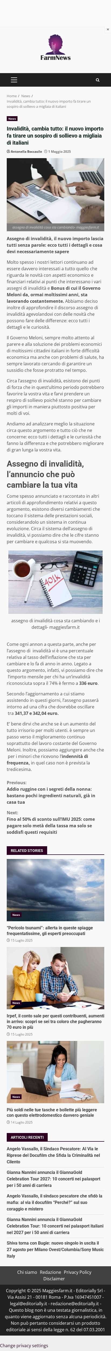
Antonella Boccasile (26, 151)
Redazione (50, 1272)
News (12, 119)
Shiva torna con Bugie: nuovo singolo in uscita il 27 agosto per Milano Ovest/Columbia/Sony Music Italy (55, 1250)
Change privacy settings (24, 1346)
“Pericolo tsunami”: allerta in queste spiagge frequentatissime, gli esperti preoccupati (55, 890)
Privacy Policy (77, 1272)
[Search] (97, 80)
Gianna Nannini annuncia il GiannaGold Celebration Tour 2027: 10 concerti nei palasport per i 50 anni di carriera (53, 1179)
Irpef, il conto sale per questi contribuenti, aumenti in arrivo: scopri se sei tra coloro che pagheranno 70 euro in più (55, 978)
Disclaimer (54, 1279)
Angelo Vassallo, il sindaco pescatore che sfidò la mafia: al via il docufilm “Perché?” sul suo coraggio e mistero (54, 1202)
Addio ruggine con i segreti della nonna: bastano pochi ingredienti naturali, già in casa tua (51, 792)
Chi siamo (27, 1272)
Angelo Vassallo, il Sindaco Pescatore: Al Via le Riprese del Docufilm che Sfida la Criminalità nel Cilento (53, 1155)
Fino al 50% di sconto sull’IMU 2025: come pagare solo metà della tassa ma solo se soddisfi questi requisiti (51, 822)
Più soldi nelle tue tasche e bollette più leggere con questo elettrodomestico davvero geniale (55, 1072)
